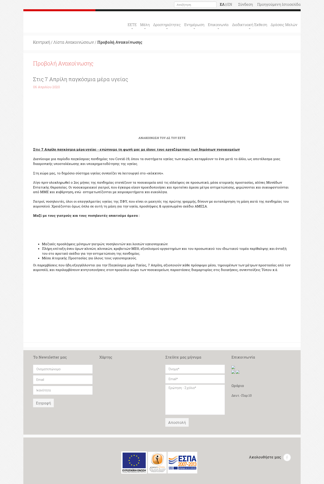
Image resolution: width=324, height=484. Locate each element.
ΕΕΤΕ (132, 24)
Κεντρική (41, 42)
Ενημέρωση (194, 24)
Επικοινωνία (218, 24)
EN (229, 4)
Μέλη (145, 24)
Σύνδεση (245, 4)
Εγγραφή (43, 403)
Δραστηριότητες (167, 24)
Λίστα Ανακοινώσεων (73, 42)
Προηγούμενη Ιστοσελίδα (279, 4)
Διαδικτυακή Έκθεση (249, 24)
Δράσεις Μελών (284, 24)
